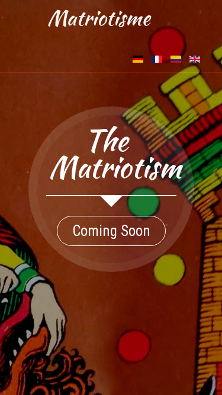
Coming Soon (111, 230)
